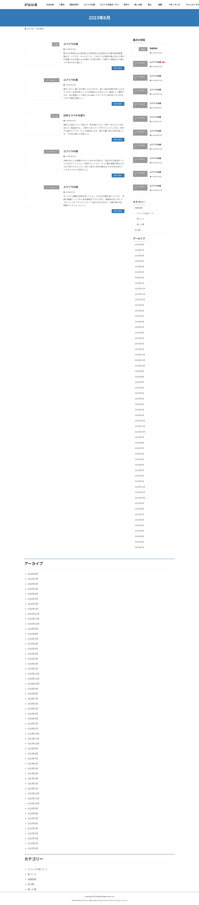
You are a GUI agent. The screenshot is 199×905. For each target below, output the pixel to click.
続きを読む (118, 68)
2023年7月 (139, 448)
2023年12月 (140, 421)
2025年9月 (139, 305)
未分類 (138, 230)
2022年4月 (139, 531)
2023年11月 (140, 426)
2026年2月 (139, 277)
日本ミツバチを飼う (74, 115)
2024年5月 (139, 393)
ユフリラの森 (70, 43)
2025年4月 (139, 332)
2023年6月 (139, 454)
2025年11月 (140, 294)
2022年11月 (140, 492)
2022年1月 (139, 547)
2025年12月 (140, 288)
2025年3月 (139, 338)
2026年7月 (139, 250)
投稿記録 (153, 48)
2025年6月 (139, 321)
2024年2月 (139, 409)
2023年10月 (140, 432)
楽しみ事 (140, 224)
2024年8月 (139, 377)
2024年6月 (139, 388)
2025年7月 (139, 316)
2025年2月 (139, 343)
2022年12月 (140, 487)
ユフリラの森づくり (145, 213)
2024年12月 (140, 355)
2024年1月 (139, 415)
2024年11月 (140, 360)
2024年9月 (139, 371)
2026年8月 (139, 244)
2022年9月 (139, 503)
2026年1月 (139, 283)
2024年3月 (139, 404)
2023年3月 (139, 470)
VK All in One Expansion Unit (117, 900)
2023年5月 (139, 459)
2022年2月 (139, 542)
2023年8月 (139, 443)
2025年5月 (139, 327)
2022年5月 (139, 525)
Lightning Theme (99, 900)
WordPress (85, 900)
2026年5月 (139, 261)
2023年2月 (139, 476)
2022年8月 (139, 509)
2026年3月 (139, 272)
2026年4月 (139, 266)
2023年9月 (139, 437)
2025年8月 (139, 310)
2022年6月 (139, 520)
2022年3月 (139, 536)
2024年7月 (139, 382)
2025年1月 (139, 349)
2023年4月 (139, 465)
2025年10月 (140, 300)
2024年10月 (140, 366)
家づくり (140, 219)
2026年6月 (139, 255)
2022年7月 (139, 514)
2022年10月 (140, 498)
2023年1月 (139, 481)
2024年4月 (139, 399)
